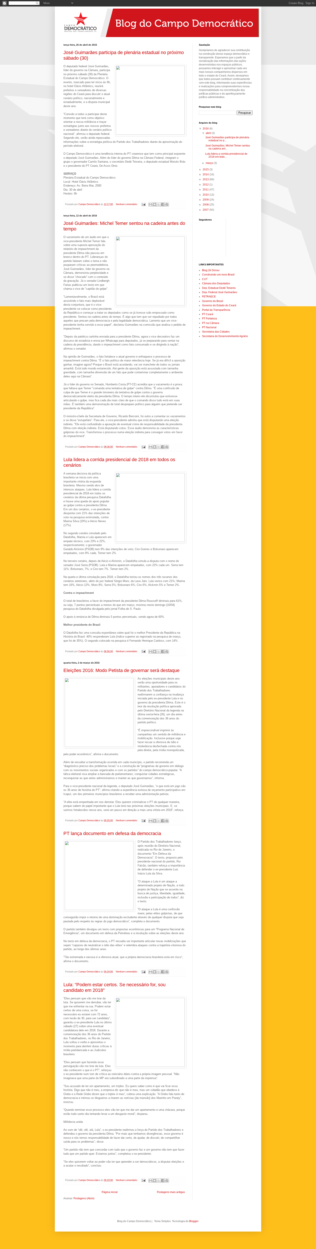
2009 (206, 199)
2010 (206, 194)
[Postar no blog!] (154, 204)
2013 (206, 179)
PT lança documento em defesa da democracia (112, 833)
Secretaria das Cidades (216, 331)
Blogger (193, 1221)
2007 (206, 209)
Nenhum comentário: (127, 204)
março (210, 163)
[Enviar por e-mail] (150, 204)
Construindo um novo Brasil (218, 274)
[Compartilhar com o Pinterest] (167, 204)
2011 (206, 189)
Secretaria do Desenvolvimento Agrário (225, 336)
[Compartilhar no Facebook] (163, 204)
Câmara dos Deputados (216, 283)
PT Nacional (209, 327)
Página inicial (110, 1192)
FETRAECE (209, 296)
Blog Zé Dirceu (210, 270)
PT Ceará (207, 314)
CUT (204, 279)
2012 (206, 184)
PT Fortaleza (209, 318)
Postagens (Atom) (84, 1198)
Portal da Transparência (216, 309)
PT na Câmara (210, 323)
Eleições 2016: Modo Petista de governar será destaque (121, 670)
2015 (206, 169)
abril (209, 133)
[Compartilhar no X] (158, 204)
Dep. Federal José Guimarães (219, 292)
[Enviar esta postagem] (143, 204)
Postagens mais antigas (171, 1192)
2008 (206, 204)
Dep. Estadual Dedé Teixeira (219, 287)
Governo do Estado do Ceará (219, 305)
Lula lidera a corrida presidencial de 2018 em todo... (226, 155)
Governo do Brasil (212, 301)
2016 (206, 128)
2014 (206, 174)
